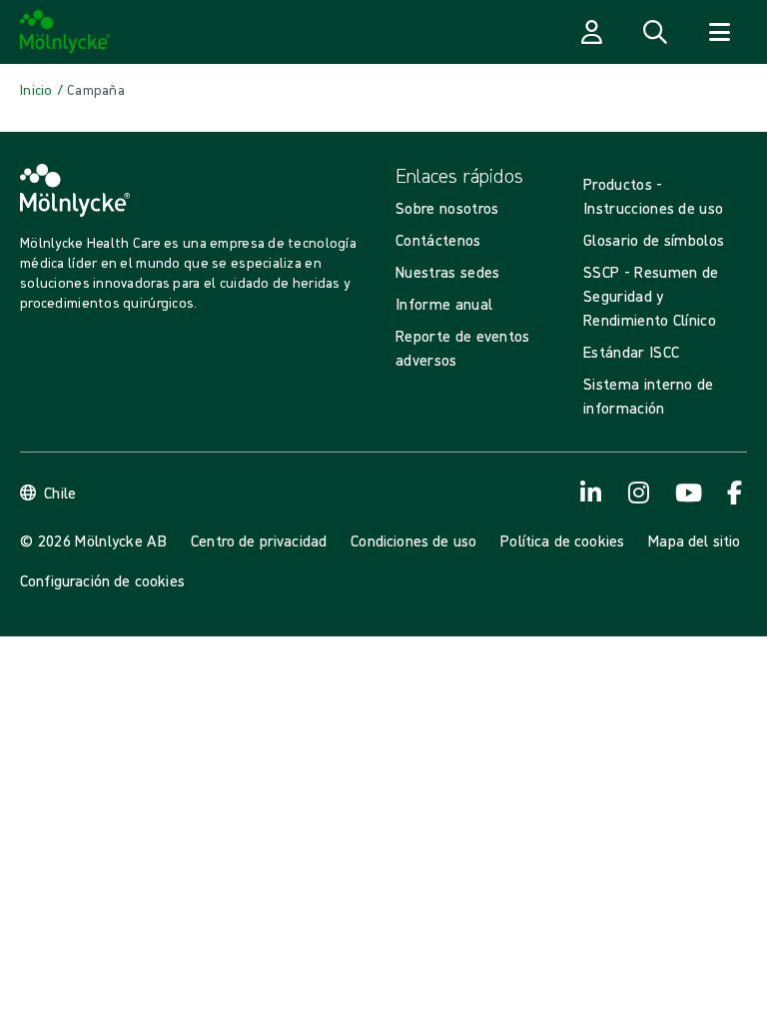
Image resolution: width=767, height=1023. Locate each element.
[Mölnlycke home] (65, 32)
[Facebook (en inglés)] (735, 493)
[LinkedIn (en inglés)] (591, 493)
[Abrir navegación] (719, 32)
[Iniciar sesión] (591, 32)
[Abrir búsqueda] (655, 32)
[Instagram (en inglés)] (639, 493)
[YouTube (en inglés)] (687, 493)
